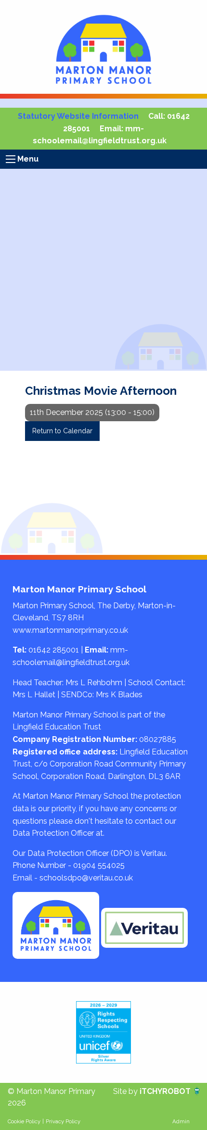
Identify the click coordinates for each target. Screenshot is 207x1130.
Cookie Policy (24, 1121)
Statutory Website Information (78, 116)
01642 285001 (53, 649)
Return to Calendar (62, 431)
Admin (181, 1121)
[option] (103, 1032)
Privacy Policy (63, 1121)
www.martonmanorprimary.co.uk (70, 630)
